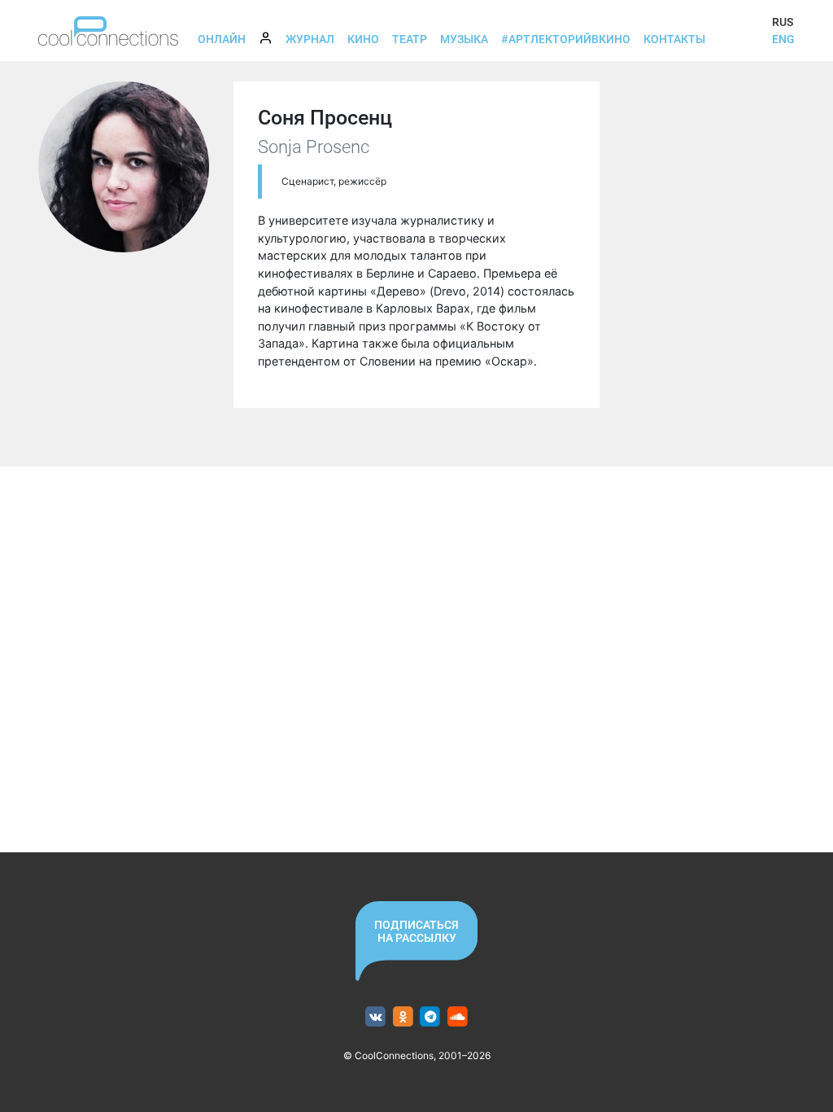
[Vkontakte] (375, 1017)
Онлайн (222, 39)
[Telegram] (431, 1017)
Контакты (674, 39)
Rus (782, 21)
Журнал (310, 39)
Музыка (464, 39)
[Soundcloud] (457, 1017)
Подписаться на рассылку (416, 931)
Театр (409, 39)
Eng (783, 39)
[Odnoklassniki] (403, 1017)
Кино (363, 39)
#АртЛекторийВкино (565, 39)
